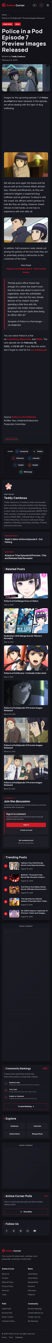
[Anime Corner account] (41, 5)
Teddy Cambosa (18, 56)
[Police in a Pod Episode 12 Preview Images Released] (26, 730)
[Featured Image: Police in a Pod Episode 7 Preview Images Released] (26, 77)
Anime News (7, 24)
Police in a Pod (11, 439)
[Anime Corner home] (16, 5)
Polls (11, 1337)
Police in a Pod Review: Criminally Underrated (25, 673)
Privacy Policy (7, 1286)
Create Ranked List (35, 1313)
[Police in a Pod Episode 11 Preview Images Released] (26, 767)
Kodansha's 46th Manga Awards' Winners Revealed (23, 637)
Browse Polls (7, 1313)
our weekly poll (39, 350)
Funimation (13, 339)
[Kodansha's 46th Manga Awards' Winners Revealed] (26, 620)
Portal (4, 1337)
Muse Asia (25, 339)
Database (15, 1126)
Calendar (37, 1126)
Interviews (32, 1290)
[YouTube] (27, 1231)
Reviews (31, 1286)
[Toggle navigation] (47, 5)
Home (4, 15)
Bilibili (39, 339)
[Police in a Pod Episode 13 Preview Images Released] (26, 692)
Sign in (26, 825)
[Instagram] (20, 1231)
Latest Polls (6, 1309)
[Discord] (34, 1231)
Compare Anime (8, 1321)
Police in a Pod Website (24, 417)
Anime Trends (7, 1317)
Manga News (37, 1134)
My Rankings (33, 1321)
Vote (46, 1196)
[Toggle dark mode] (35, 5)
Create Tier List (34, 1317)
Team (4, 1294)
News (17, 24)
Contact (5, 1278)
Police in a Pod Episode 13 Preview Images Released (23, 709)
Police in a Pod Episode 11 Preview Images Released (23, 783)
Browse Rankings (35, 1309)
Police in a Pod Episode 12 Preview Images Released (23, 746)
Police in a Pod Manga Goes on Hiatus (21, 601)
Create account (26, 830)
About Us (5, 1274)
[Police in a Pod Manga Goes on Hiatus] (26, 585)
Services (5, 1290)
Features (31, 1294)
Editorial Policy (8, 1282)
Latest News (33, 1274)
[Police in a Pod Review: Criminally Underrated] (26, 657)
